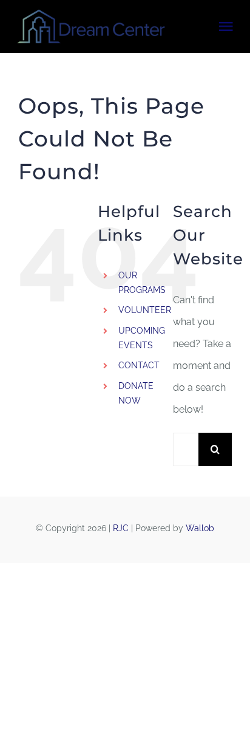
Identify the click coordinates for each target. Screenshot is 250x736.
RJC (121, 528)
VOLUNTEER (144, 310)
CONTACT (139, 365)
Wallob (200, 528)
